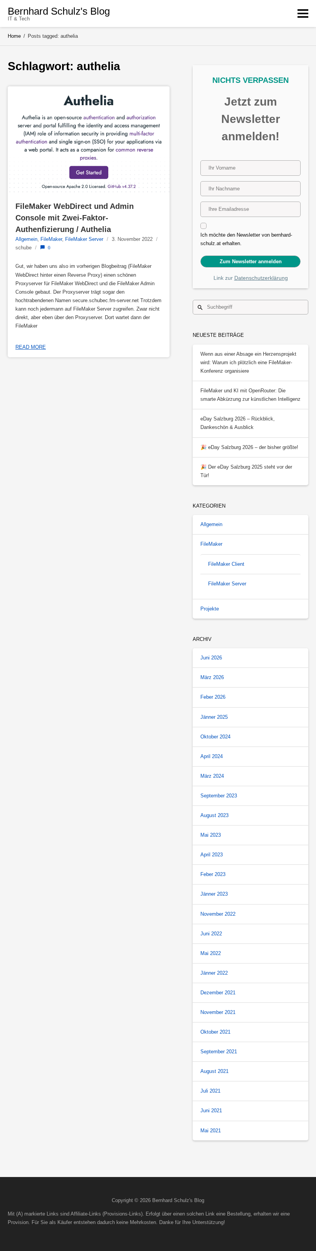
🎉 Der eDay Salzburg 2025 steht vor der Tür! (246, 471)
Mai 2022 (210, 953)
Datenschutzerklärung (261, 278)
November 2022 (217, 914)
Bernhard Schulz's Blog (59, 11)
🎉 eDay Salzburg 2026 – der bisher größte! (249, 447)
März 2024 (212, 776)
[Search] (200, 307)
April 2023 (211, 855)
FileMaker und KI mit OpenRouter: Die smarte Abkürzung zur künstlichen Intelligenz (250, 395)
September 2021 (218, 1051)
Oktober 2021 (215, 1032)
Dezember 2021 (217, 992)
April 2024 (211, 756)
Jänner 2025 (214, 717)
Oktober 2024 (215, 737)
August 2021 (214, 1071)
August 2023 (214, 815)
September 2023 (218, 796)
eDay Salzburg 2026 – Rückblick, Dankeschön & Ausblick (237, 423)
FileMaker (51, 239)
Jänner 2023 (214, 894)
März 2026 (212, 677)
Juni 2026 (211, 658)
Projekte (209, 609)
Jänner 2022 (214, 973)
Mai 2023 (210, 835)
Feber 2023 (212, 874)
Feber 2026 (212, 697)
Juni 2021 (211, 1110)
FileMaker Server (84, 239)
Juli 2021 (210, 1091)
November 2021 (217, 1012)
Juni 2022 (211, 934)
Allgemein (26, 239)
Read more (30, 347)
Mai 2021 (210, 1130)
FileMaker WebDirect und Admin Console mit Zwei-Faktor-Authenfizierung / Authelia (75, 218)
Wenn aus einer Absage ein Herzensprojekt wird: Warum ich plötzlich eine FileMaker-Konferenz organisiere (248, 362)
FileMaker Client (226, 564)
